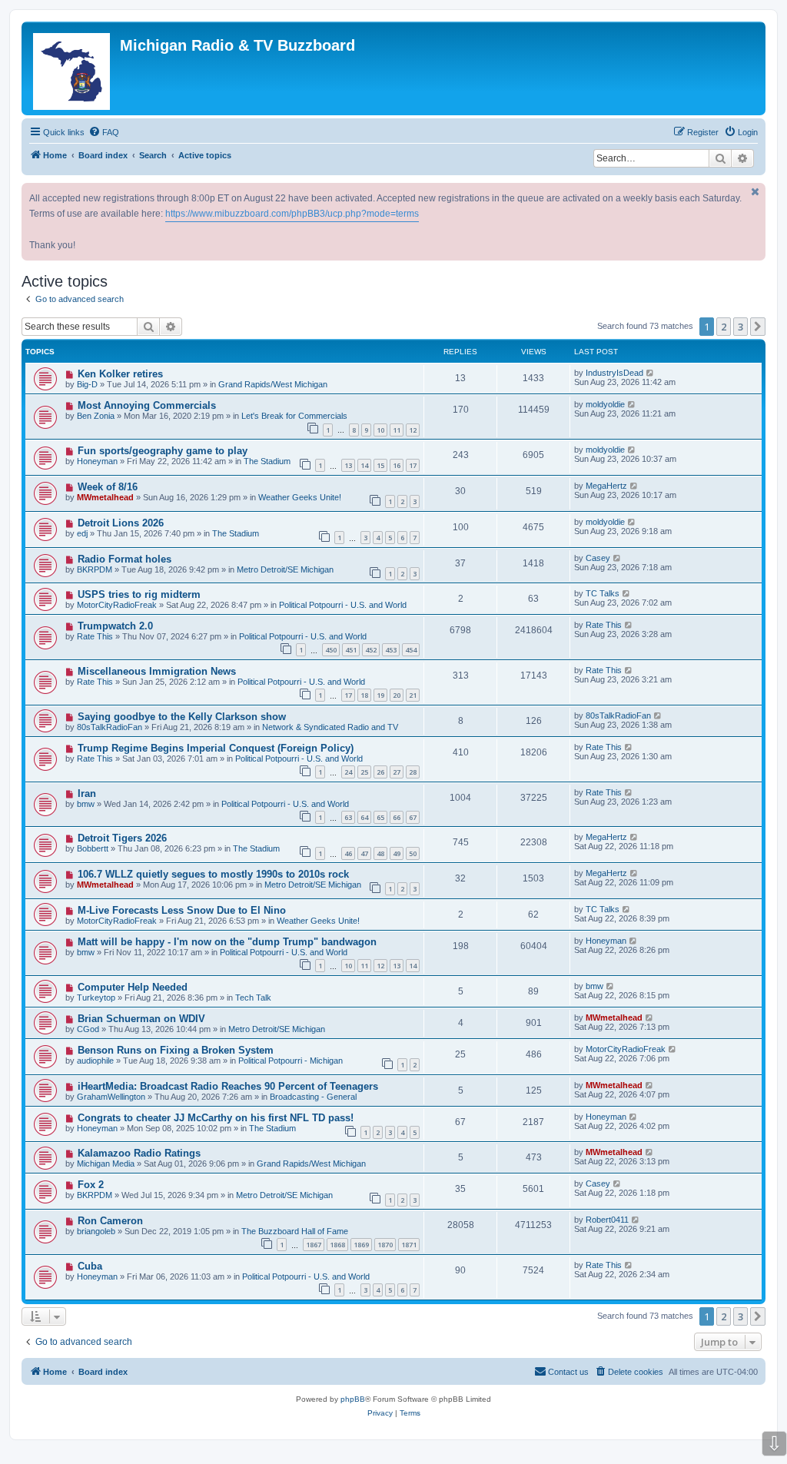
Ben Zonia (96, 415)
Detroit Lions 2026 (121, 523)
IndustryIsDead (614, 372)
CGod (88, 1029)
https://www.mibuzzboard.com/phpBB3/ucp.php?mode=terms (292, 213)
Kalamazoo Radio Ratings (139, 1153)
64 (364, 817)
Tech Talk (253, 997)
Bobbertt (92, 848)
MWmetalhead (105, 497)
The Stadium (267, 461)
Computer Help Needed (133, 987)
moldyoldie (605, 404)
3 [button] (740, 327)
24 (348, 772)
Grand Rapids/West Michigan (272, 384)
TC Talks (602, 593)
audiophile (95, 1060)
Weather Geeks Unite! (299, 497)
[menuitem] (103, 132)
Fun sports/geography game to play (162, 450)
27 (396, 772)
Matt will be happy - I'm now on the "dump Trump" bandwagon (227, 942)
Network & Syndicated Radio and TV (330, 727)
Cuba (90, 1266)
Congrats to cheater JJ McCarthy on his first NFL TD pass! (216, 1118)
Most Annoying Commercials (147, 405)
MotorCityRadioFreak (117, 604)
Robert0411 (607, 1219)
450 (331, 650)
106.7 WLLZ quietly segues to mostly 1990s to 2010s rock (213, 874)
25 (364, 772)
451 (351, 650)
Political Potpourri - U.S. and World (343, 604)
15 (380, 465)
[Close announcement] (755, 192)
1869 (361, 1245)
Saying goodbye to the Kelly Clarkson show (182, 716)
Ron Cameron (110, 1221)
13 (348, 465)
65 (380, 817)
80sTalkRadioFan (109, 727)
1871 (409, 1245)
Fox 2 (91, 1184)
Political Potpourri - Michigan (290, 1060)
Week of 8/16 (108, 487)
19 (380, 695)
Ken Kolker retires (120, 374)
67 (413, 817)
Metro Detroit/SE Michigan (285, 569)
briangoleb (96, 1231)
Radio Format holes (124, 559)
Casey (598, 558)
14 (364, 465)
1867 (313, 1245)
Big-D (87, 384)
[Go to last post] (651, 372)
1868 (337, 1245)
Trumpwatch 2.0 (115, 626)
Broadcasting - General (313, 1096)
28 (413, 772)
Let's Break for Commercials (294, 415)
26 (380, 772)
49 (396, 853)
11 (396, 430)
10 (380, 430)
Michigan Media (105, 1163)
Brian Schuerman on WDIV (141, 1018)
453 (391, 650)
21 (413, 695)
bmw (86, 803)
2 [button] (723, 327)
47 (364, 853)
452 (371, 650)
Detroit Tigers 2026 (122, 838)
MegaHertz (606, 485)
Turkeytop (96, 997)
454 (411, 650)
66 (396, 817)
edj (82, 533)
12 (413, 430)
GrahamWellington (111, 1096)
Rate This (95, 636)
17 (413, 465)
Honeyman (97, 461)
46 (348, 853)
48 (380, 853)
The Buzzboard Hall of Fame (294, 1231)
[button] (757, 326)
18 (364, 695)
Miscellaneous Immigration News (157, 671)
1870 (385, 1245)
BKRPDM (94, 569)
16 (396, 465)
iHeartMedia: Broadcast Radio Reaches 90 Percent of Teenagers (228, 1086)
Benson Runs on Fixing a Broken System (176, 1050)
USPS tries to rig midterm (139, 594)
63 (348, 817)
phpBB (352, 1399)
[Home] (72, 68)
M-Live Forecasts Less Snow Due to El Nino (182, 910)
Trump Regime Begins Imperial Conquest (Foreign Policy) (216, 748)
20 (396, 695)
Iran (87, 793)
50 (413, 853)
